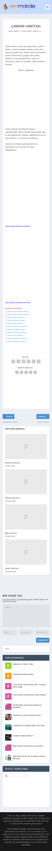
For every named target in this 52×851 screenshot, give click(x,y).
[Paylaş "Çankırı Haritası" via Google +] (23, 361)
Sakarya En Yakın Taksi (23, 664)
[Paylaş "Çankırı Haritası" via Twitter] (18, 361)
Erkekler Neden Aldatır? (23, 735)
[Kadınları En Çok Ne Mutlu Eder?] (8, 717)
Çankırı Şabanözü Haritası (17, 338)
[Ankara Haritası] (26, 446)
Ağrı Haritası (11, 533)
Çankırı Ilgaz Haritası (15, 323)
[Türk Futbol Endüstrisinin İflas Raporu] (8, 696)
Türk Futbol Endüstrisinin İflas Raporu (29, 695)
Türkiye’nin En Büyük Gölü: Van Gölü (29, 725)
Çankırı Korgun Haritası (16, 329)
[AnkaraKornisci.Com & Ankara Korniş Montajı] (8, 758)
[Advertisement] (26, 98)
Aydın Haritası (12, 568)
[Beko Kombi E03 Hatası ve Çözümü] (8, 747)
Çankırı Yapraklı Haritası (16, 341)
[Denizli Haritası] (26, 481)
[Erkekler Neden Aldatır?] (8, 737)
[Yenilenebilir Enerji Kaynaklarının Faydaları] (8, 707)
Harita (16, 31)
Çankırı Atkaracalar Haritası (18, 311)
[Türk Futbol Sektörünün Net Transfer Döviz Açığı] (8, 686)
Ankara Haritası (12, 463)
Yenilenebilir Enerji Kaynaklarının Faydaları (27, 706)
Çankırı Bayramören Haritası (18, 314)
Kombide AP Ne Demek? (23, 674)
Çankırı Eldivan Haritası (16, 320)
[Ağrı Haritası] (26, 517)
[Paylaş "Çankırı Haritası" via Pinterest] (33, 361)
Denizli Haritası (12, 498)
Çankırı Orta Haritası (15, 335)
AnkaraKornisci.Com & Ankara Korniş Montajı (29, 757)
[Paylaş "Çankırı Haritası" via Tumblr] (28, 361)
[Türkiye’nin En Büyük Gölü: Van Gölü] (8, 727)
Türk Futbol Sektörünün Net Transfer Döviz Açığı (29, 685)
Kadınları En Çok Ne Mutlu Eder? (27, 715)
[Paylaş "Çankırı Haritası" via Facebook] (13, 361)
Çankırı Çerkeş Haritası (16, 317)
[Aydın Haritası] (26, 552)
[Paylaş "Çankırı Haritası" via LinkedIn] (38, 361)
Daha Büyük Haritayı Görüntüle (17, 226)
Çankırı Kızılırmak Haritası (17, 326)
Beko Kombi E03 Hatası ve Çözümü (28, 746)
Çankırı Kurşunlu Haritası (16, 332)
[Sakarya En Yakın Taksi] (8, 666)
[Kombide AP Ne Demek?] (8, 676)
